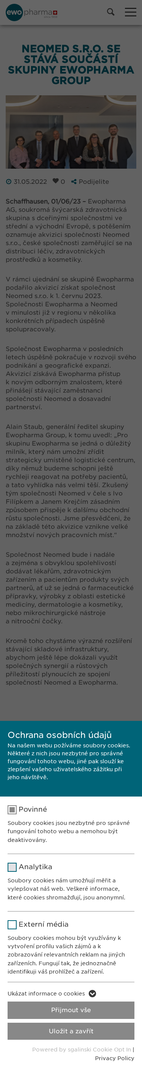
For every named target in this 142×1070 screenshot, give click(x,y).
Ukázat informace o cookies (46, 994)
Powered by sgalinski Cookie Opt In (82, 1050)
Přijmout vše (71, 1010)
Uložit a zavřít (71, 1031)
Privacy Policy (114, 1058)
